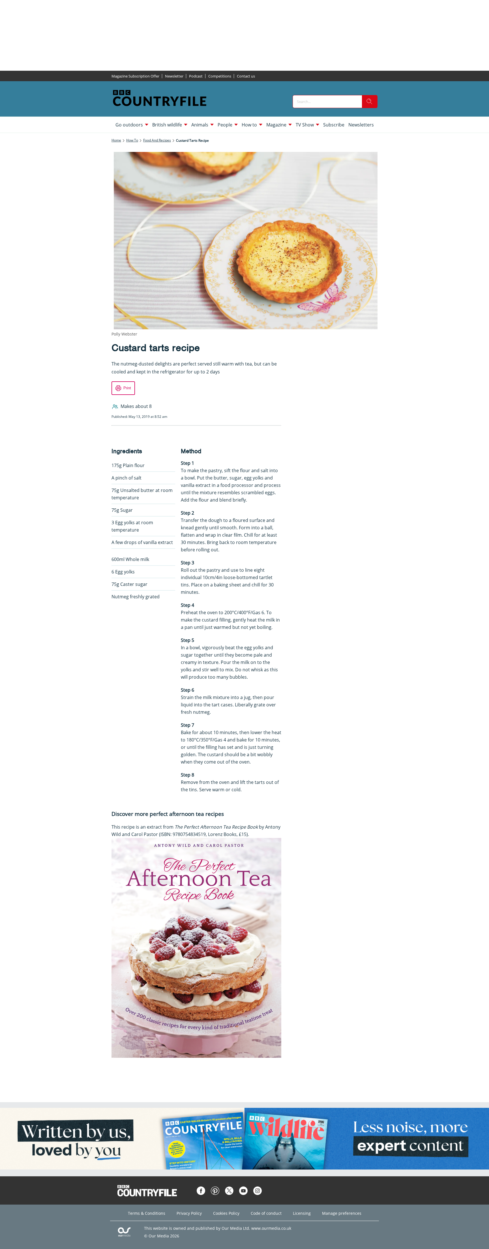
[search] (369, 101)
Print (127, 388)
